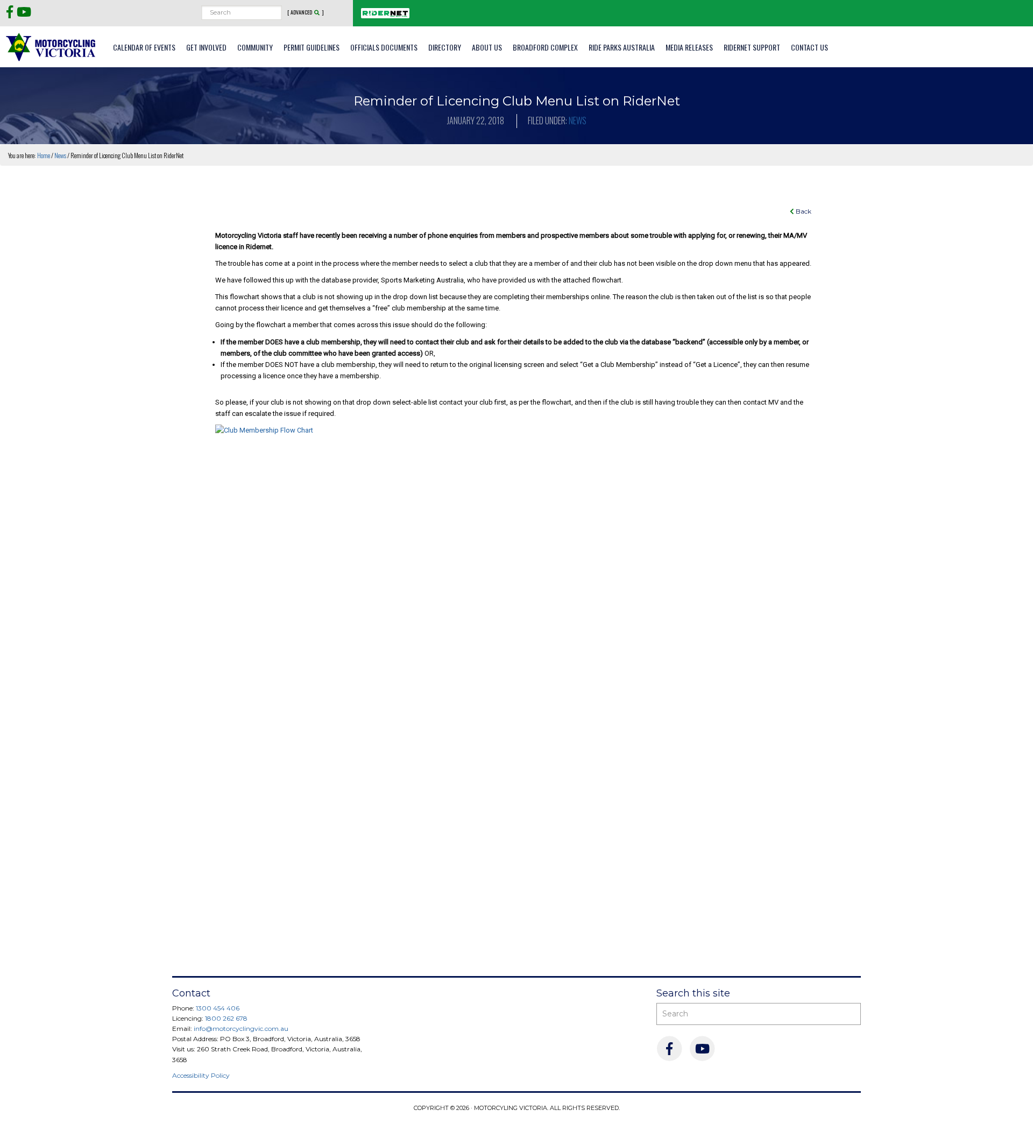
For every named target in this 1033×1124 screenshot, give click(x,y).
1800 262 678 (226, 1018)
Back (802, 211)
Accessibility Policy (201, 1075)
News (577, 120)
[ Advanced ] (305, 12)
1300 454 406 (217, 1008)
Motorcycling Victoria (51, 46)
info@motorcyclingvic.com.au (241, 1028)
